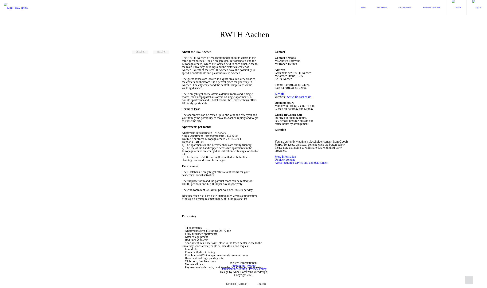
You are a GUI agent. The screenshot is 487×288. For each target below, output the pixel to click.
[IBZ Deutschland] (16, 7)
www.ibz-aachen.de (299, 96)
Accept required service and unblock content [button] (301, 162)
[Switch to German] (456, 7)
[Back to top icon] (469, 280)
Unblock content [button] (285, 159)
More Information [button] (285, 156)
